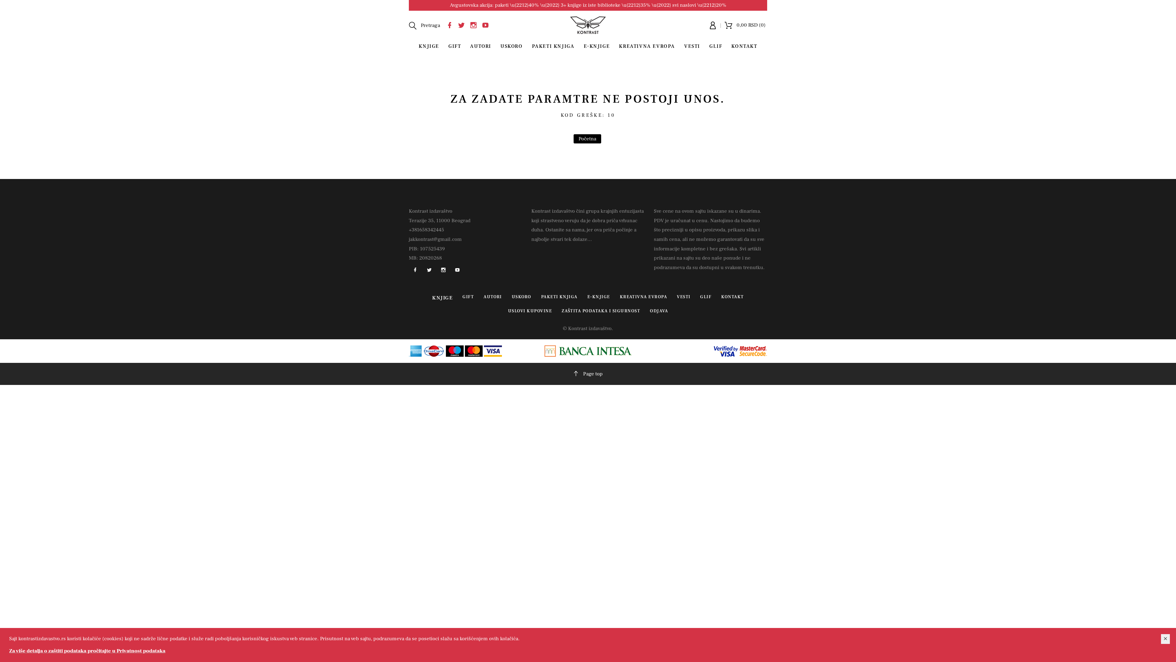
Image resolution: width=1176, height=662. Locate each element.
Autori (480, 46)
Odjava (659, 311)
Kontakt (744, 46)
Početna (587, 138)
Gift (454, 46)
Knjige (429, 46)
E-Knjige (597, 46)
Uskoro (511, 46)
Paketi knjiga (553, 46)
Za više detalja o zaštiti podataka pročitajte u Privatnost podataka (87, 651)
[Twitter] (463, 24)
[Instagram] (475, 24)
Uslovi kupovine (530, 311)
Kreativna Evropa (647, 46)
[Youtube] (487, 24)
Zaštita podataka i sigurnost (601, 311)
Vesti (692, 46)
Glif (715, 46)
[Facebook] (451, 24)
